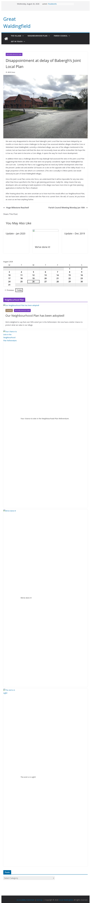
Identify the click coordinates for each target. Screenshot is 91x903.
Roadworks (52, 4)
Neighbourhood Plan (37, 36)
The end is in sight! (28, 777)
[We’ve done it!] (45, 231)
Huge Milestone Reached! (17, 207)
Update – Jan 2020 (15, 233)
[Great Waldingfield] (6, 38)
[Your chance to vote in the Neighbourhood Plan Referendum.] (11, 419)
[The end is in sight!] (11, 777)
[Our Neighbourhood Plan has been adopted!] (45, 305)
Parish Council (61, 36)
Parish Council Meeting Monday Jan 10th (66, 207)
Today (19, 290)
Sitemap (39, 900)
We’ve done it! (42, 247)
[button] (22, 35)
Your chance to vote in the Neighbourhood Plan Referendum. (45, 418)
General (9, 310)
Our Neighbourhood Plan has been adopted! (34, 315)
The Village (16, 36)
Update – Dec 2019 (74, 233)
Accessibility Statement (25, 900)
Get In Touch (17, 41)
